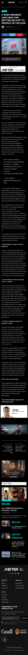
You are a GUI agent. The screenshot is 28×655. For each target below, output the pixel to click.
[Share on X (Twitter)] (12, 34)
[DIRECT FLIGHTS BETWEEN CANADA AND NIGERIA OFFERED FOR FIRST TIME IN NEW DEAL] (6, 554)
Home (3, 7)
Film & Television (6, 500)
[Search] (25, 2)
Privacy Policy (7, 623)
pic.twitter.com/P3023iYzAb (13, 173)
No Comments (17, 29)
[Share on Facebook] (5, 34)
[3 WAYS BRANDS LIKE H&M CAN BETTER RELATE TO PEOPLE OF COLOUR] (14, 46)
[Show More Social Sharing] (24, 34)
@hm (15, 169)
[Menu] (3, 2)
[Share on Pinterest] (19, 34)
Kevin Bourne (9, 26)
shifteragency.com (7, 402)
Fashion (4, 11)
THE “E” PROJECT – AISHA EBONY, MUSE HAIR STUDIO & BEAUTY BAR (7, 449)
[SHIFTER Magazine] (11, 2)
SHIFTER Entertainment (16, 647)
